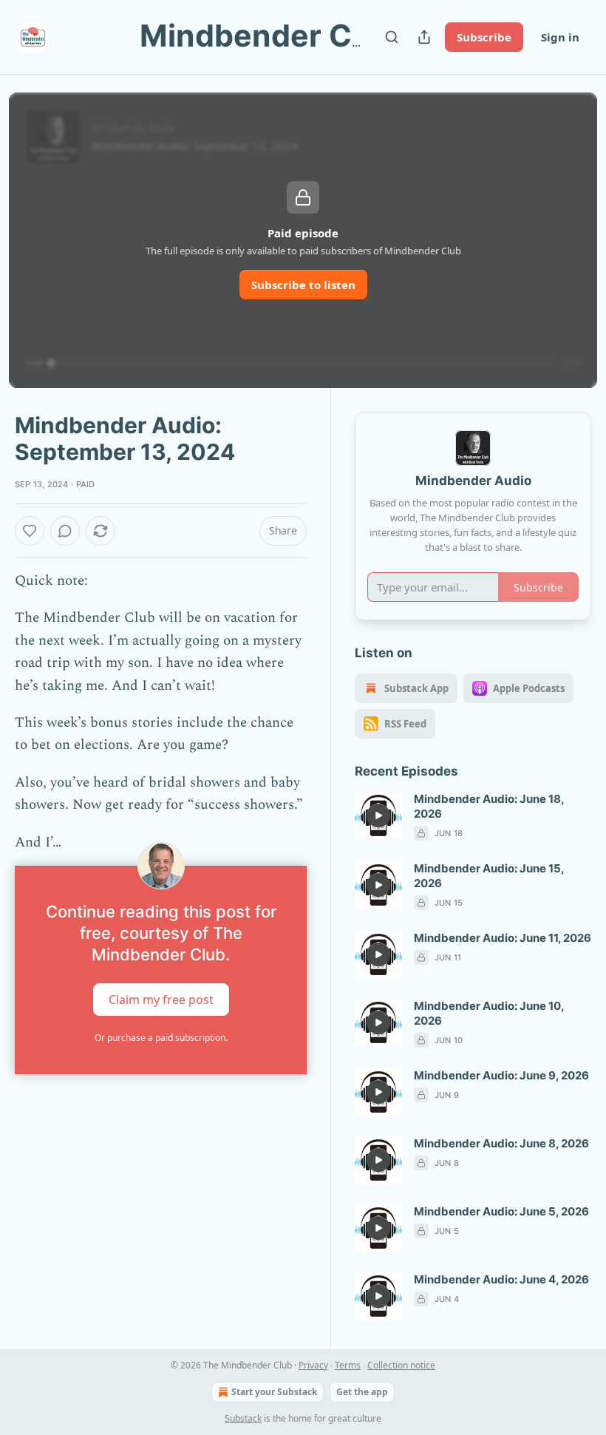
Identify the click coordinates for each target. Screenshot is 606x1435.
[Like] (29, 531)
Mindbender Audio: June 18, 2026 (489, 806)
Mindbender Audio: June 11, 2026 (502, 938)
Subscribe (484, 37)
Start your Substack (274, 1391)
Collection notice (401, 1365)
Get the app (362, 1391)
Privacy (313, 1365)
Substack (243, 1418)
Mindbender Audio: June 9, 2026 (501, 1075)
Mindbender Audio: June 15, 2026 (489, 875)
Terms (348, 1365)
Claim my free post (161, 999)
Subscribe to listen (303, 284)
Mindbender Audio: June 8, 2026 (501, 1143)
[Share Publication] (424, 37)
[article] (473, 816)
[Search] (391, 37)
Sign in (560, 37)
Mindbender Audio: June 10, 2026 (489, 1013)
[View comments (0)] (65, 531)
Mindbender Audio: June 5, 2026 (501, 1211)
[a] (378, 815)
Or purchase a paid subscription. (161, 1037)
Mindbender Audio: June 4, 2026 (501, 1279)
